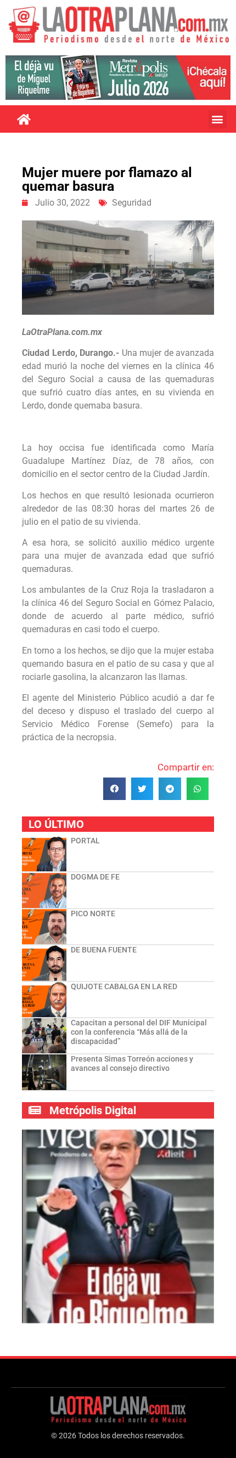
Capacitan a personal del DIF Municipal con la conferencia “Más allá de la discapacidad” (139, 1032)
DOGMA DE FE (95, 876)
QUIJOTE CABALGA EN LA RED (124, 986)
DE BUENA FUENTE (104, 949)
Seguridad (131, 202)
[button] (218, 119)
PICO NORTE (93, 913)
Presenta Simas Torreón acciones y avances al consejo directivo (132, 1063)
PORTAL (85, 840)
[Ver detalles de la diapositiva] (118, 77)
